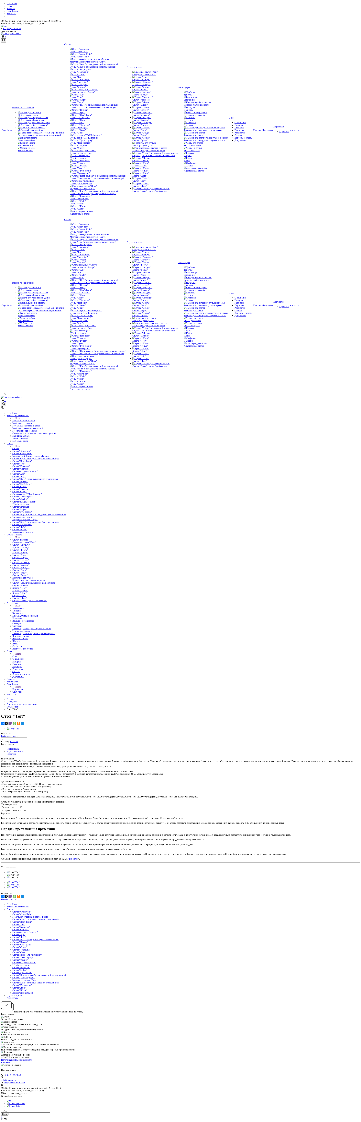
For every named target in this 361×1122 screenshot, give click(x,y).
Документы (240, 140)
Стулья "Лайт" (139, 181)
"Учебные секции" (79, 158)
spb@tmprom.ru (8, 1080)
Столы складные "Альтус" (82, 92)
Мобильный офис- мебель (30, 130)
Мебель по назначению (23, 107)
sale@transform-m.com (14, 1082)
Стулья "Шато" (139, 186)
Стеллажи (188, 125)
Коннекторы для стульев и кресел (148, 150)
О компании (240, 122)
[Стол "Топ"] (13, 728)
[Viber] (10, 723)
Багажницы (189, 100)
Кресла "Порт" (139, 165)
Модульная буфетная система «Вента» (88, 62)
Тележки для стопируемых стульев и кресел (205, 140)
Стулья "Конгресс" (141, 100)
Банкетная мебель (26, 140)
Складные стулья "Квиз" (144, 74)
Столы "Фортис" (78, 87)
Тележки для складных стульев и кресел (203, 130)
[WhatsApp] (14, 723)
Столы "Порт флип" (79, 72)
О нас (231, 118)
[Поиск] (3, 40)
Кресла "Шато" (139, 176)
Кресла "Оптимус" (141, 84)
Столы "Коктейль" (79, 82)
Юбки (187, 160)
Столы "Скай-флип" (80, 117)
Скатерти (188, 120)
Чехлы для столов (192, 145)
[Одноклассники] (18, 723)
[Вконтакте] (16, 1103)
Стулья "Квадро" (140, 120)
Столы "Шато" (77, 209)
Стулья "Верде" (139, 135)
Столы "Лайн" (77, 203)
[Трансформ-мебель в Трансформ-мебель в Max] (4, 26)
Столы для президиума (81, 183)
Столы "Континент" (79, 198)
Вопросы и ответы (243, 138)
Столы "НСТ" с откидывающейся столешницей (93, 107)
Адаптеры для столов (194, 171)
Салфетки (188, 165)
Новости (257, 130)
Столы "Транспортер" (80, 143)
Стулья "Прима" (140, 140)
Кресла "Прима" (140, 171)
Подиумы (188, 110)
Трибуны (188, 94)
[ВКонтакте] (3, 723)
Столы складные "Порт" (81, 153)
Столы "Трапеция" (79, 127)
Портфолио (278, 126)
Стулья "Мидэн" (140, 105)
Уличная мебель (25, 145)
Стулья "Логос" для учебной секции (149, 191)
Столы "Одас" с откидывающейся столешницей (93, 67)
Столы (67, 44)
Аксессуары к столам (80, 214)
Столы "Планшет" (79, 163)
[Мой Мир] (22, 723)
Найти (4, 1114)
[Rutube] (14, 1106)
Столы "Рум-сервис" (80, 173)
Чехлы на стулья (192, 150)
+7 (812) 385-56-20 (12, 28)
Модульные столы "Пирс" (82, 188)
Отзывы (238, 135)
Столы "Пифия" (77, 112)
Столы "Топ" (76, 77)
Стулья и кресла (134, 67)
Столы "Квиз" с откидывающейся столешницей (93, 193)
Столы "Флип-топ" (79, 51)
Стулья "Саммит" (140, 110)
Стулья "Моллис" (140, 160)
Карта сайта (7, 1062)
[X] (6, 723)
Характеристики (15, 751)
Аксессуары (184, 87)
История (239, 125)
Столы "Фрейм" (77, 148)
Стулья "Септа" (139, 130)
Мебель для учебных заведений (33, 125)
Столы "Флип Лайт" (80, 56)
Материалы (267, 130)
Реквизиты (240, 133)
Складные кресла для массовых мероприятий (39, 135)
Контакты (294, 130)
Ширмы (187, 155)
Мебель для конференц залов (32, 120)
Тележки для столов (193, 135)
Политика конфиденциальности (16, 1060)
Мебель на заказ (25, 150)
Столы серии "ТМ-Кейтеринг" (84, 138)
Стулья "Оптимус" (141, 79)
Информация (13, 749)
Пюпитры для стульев (143, 145)
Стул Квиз (7, 130)
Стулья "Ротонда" (140, 125)
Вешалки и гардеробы (194, 115)
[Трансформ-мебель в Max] (10, 1101)
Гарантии (239, 127)
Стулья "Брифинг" (141, 115)
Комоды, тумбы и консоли (196, 105)
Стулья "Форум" (140, 89)
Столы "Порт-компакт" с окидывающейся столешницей (97, 178)
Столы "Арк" (76, 97)
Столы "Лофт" (77, 102)
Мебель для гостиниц (28, 115)
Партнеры (239, 130)
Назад (18, 418)
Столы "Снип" (77, 122)
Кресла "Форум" (140, 94)
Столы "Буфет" (77, 168)
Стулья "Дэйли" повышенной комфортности (153, 155)
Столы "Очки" (77, 133)
